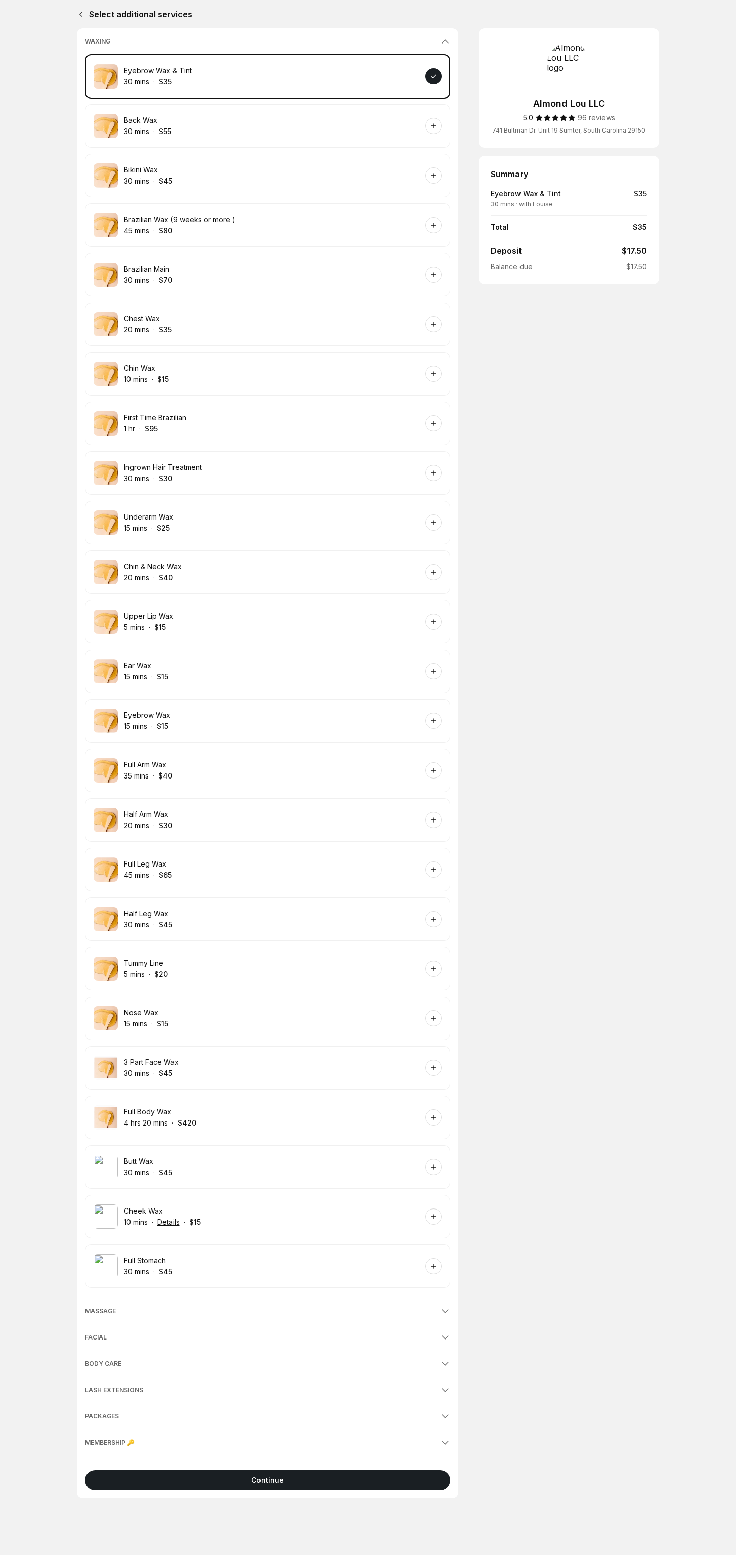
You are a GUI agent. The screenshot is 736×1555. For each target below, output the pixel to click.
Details (168, 1222)
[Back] (79, 14)
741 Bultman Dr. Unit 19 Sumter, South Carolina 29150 (568, 130)
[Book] (433, 76)
